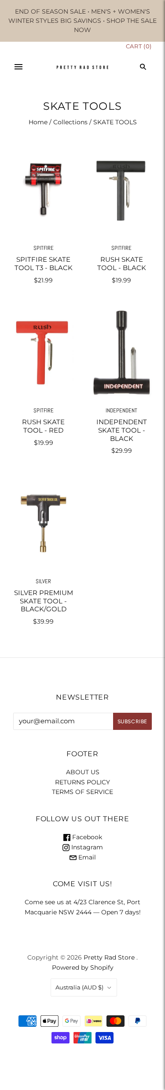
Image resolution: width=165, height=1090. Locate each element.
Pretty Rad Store (109, 957)
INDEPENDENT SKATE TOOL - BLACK (121, 430)
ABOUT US (82, 772)
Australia (79, 987)
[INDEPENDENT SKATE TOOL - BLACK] (122, 352)
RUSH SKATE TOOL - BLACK (121, 263)
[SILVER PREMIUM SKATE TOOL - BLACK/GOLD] (43, 523)
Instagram (86, 847)
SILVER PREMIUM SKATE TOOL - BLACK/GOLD (43, 601)
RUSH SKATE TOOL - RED (43, 426)
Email (86, 857)
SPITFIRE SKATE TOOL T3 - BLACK (44, 263)
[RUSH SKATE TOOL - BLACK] (122, 190)
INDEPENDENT (121, 410)
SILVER (43, 581)
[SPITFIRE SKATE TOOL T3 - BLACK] (43, 190)
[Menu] (18, 67)
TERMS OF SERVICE (82, 792)
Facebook (86, 837)
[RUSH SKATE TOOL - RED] (43, 352)
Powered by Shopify (83, 967)
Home (38, 122)
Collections (70, 122)
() (139, 46)
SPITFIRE (43, 248)
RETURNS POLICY (82, 782)
